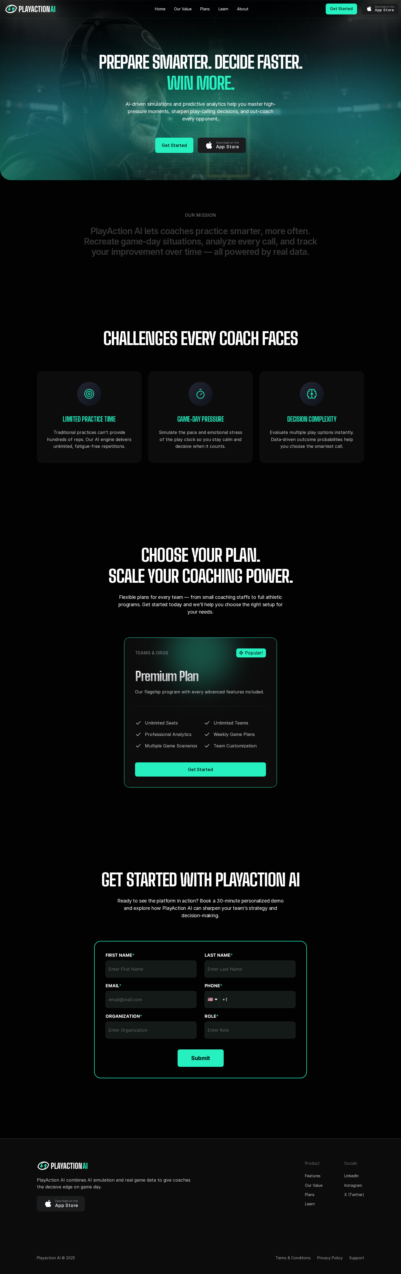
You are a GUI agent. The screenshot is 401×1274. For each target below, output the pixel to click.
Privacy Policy (330, 1257)
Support (356, 1257)
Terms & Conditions (293, 1257)
